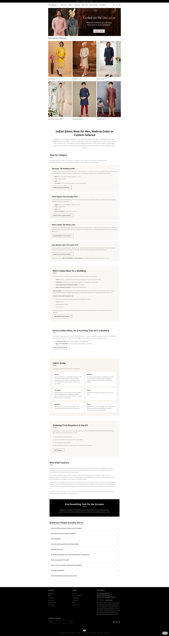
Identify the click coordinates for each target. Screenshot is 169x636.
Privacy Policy (75, 600)
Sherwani (75, 79)
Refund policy (106, 632)
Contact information (85, 632)
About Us (75, 593)
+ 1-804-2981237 (108, 600)
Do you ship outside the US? (84, 570)
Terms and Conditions (77, 595)
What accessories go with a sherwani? (84, 560)
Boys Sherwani (101, 119)
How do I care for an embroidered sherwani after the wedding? (84, 565)
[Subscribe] (70, 621)
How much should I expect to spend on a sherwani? (84, 533)
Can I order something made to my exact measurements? (84, 544)
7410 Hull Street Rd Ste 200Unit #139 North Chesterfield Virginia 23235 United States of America (106, 595)
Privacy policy (78, 632)
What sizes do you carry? (84, 549)
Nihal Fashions (65, 632)
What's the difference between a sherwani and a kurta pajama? (84, 528)
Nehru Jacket (100, 79)
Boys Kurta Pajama (78, 119)
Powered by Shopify (71, 632)
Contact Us (75, 605)
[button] (113, 5)
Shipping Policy (76, 598)
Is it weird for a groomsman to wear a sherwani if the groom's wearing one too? (84, 555)
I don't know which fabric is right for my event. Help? (84, 576)
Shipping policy (93, 632)
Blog (73, 602)
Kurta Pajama (51, 79)
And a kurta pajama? (84, 539)
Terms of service (100, 632)
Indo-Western (51, 598)
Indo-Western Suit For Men (55, 119)
